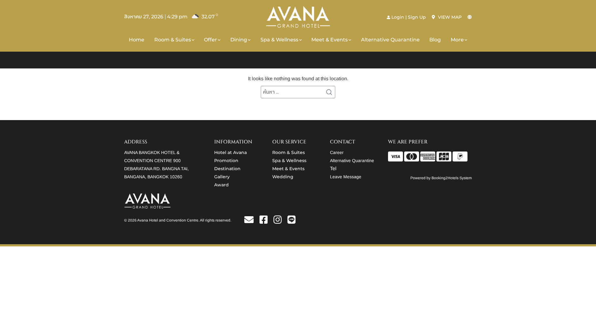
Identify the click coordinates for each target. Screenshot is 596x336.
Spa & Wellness (279, 40)
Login (397, 17)
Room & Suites (172, 40)
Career (337, 152)
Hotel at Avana (230, 152)
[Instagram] (279, 221)
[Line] (291, 221)
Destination (227, 168)
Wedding (282, 177)
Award (221, 185)
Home (136, 40)
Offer (210, 40)
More (457, 40)
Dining (238, 40)
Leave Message (345, 176)
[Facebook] (266, 221)
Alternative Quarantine (390, 40)
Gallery (222, 177)
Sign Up (417, 17)
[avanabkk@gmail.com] (251, 221)
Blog (435, 40)
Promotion (226, 160)
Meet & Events (329, 40)
